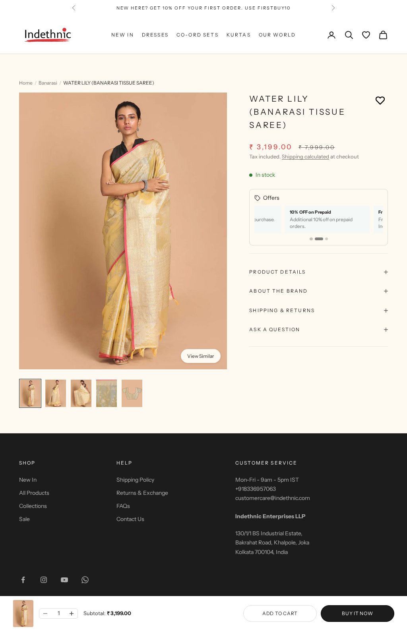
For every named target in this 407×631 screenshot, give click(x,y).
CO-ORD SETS (197, 35)
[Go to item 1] (30, 393)
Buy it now (357, 613)
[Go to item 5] (132, 393)
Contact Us (130, 519)
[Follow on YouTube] (64, 580)
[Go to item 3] (81, 393)
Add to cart (280, 613)
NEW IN (122, 35)
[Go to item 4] (106, 393)
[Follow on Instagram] (44, 580)
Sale (24, 519)
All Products (34, 492)
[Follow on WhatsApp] (85, 580)
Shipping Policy (135, 479)
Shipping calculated (305, 156)
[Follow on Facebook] (23, 580)
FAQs (123, 505)
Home (26, 83)
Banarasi (48, 83)
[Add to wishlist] (380, 100)
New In (28, 479)
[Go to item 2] (56, 393)
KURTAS (239, 35)
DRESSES (155, 35)
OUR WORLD (277, 35)
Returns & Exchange (142, 492)
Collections (33, 505)
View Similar (200, 356)
